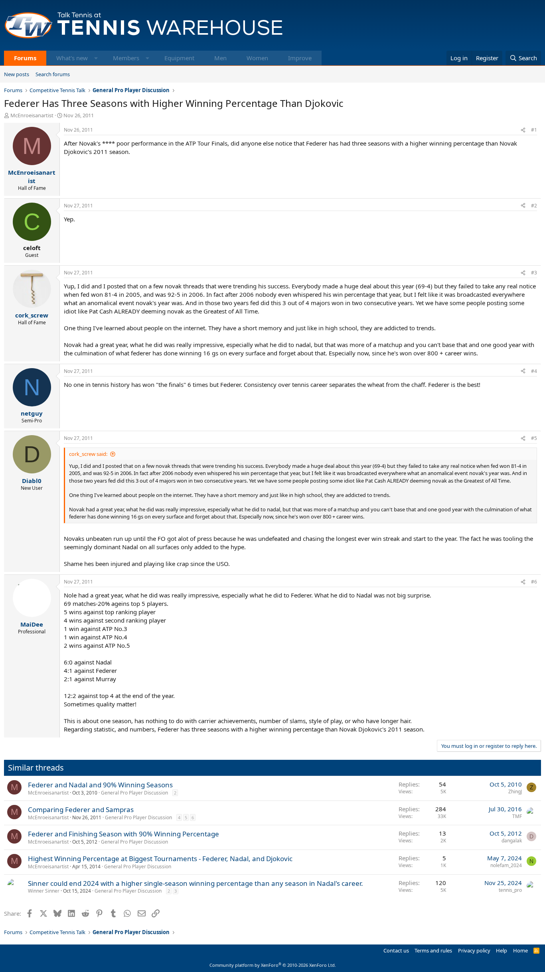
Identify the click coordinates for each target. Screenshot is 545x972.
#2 (534, 205)
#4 (534, 371)
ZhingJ (515, 791)
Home (520, 950)
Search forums (53, 74)
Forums (25, 58)
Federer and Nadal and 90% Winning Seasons (100, 784)
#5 (534, 438)
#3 (534, 272)
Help (501, 950)
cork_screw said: (88, 453)
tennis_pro (510, 890)
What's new (72, 58)
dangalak (512, 840)
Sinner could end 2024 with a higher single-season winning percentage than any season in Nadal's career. (195, 883)
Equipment (179, 58)
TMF (517, 816)
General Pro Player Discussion (134, 792)
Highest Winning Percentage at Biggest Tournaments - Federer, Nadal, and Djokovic (160, 858)
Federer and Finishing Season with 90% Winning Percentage (123, 833)
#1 (534, 129)
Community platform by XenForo (272, 965)
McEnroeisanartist (31, 115)
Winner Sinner (43, 890)
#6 (534, 581)
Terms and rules (433, 950)
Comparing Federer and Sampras (81, 809)
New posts (16, 74)
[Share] (523, 130)
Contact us (396, 950)
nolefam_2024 (506, 865)
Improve (300, 58)
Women (257, 58)
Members (126, 58)
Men (220, 58)
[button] (96, 58)
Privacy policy (474, 950)
